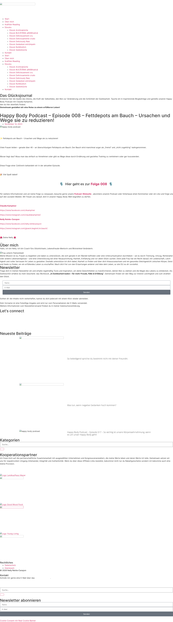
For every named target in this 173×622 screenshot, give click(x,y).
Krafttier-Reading (12, 24)
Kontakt (8, 53)
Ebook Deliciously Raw (19, 41)
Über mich (9, 21)
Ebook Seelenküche (18, 50)
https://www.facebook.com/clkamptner (17, 210)
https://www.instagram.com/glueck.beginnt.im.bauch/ (24, 228)
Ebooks (8, 27)
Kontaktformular (42, 578)
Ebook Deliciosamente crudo (22, 38)
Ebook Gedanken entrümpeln (22, 44)
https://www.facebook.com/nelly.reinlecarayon (20, 224)
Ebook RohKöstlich (17, 47)
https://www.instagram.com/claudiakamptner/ (20, 215)
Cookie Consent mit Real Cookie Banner (18, 620)
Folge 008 (99, 184)
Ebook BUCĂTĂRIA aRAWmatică (23, 33)
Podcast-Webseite (82, 194)
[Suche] (2, 449)
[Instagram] (9, 584)
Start (7, 19)
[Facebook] (3, 584)
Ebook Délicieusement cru (21, 36)
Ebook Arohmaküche (18, 30)
